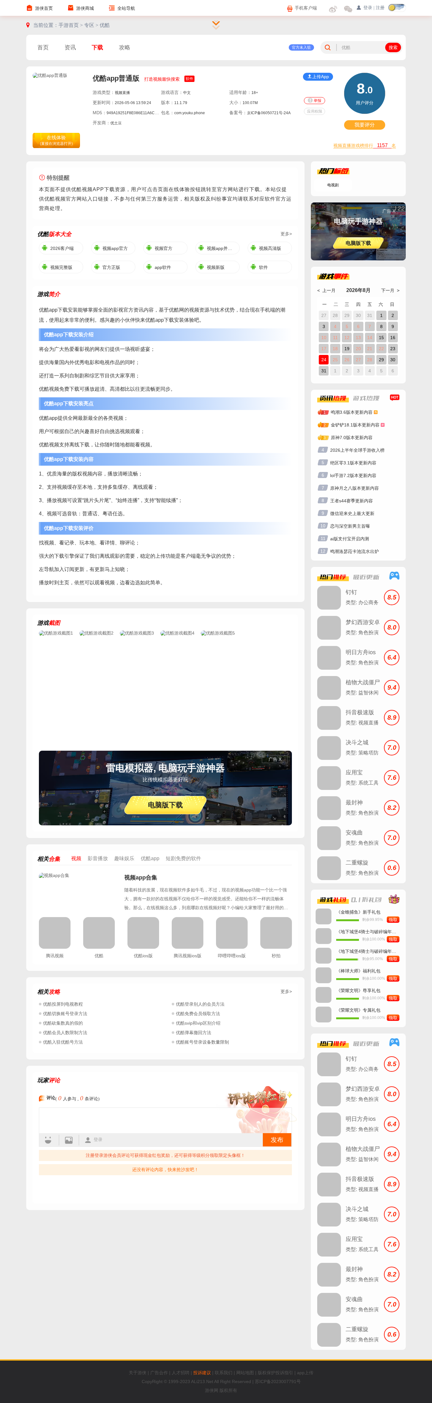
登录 (98, 1139)
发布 (277, 1139)
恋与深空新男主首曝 (350, 526)
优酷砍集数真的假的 (63, 1023)
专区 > (92, 25)
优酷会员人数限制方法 (65, 1032)
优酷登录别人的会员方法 (200, 1004)
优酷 (105, 25)
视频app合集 (140, 877)
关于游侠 (137, 1372)
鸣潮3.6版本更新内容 (352, 412)
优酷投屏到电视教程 (63, 1004)
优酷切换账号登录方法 (65, 1013)
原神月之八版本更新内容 (354, 488)
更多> (286, 233)
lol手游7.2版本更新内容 (353, 475)
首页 (43, 47)
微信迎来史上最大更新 (352, 513)
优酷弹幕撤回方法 (193, 1032)
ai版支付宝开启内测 (349, 538)
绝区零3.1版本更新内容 (353, 462)
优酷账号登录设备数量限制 (202, 1042)
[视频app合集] (78, 892)
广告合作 (159, 1372)
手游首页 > (71, 25)
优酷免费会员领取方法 (198, 1013)
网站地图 (245, 1372)
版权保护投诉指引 (275, 1372)
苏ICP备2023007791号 (278, 1381)
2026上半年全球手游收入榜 (357, 450)
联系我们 (223, 1372)
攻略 (124, 47)
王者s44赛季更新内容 (351, 500)
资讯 (70, 47)
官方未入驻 (301, 47)
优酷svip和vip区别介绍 (198, 1023)
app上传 (305, 1372)
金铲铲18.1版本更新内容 (355, 424)
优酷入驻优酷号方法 (63, 1042)
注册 (380, 7)
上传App (320, 76)
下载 (97, 47)
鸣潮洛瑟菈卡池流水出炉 (354, 551)
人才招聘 (180, 1372)
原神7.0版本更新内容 (352, 437)
